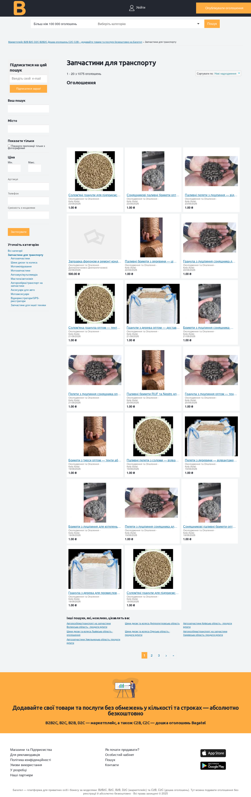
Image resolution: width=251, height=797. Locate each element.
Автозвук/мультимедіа (24, 274)
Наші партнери (21, 775)
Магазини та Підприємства (31, 749)
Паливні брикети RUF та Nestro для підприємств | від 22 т (153, 394)
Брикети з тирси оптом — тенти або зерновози (94, 460)
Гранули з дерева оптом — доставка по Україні (153, 327)
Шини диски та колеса (24, 262)
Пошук (212, 23)
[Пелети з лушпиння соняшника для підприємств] (151, 503)
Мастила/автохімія (22, 278)
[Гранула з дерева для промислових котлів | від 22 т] (94, 569)
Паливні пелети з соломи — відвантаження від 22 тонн (153, 460)
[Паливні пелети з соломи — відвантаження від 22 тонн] (153, 436)
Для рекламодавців (25, 754)
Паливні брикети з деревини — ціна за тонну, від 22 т (151, 261)
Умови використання (26, 764)
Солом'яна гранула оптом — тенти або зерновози (94, 327)
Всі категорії (15, 250)
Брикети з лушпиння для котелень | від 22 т (94, 526)
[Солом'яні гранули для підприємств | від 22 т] (94, 171)
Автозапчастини (20, 258)
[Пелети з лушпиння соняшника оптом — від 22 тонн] (94, 370)
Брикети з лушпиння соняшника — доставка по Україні (209, 327)
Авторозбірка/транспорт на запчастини (27, 284)
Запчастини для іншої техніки (28, 305)
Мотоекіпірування (21, 266)
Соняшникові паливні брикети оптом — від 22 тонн (153, 195)
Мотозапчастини (20, 270)
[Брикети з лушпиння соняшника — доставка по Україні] (209, 304)
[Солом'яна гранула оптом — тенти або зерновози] (94, 304)
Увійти (140, 7)
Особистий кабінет (119, 754)
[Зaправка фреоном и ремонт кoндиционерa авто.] (94, 238)
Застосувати (18, 231)
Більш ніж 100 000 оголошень (55, 24)
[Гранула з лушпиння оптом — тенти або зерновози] (211, 370)
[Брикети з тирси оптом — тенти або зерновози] (94, 436)
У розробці (18, 770)
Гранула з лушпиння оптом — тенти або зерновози (211, 394)
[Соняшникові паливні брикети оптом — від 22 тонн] (153, 171)
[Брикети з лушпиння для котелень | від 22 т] (94, 503)
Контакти (112, 764)
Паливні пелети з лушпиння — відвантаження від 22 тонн (211, 195)
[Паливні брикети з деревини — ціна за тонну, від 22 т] (151, 238)
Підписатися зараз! (28, 88)
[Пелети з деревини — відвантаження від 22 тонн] (211, 436)
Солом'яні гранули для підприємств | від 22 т (94, 195)
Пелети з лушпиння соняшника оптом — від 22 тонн (94, 394)
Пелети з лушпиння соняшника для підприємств (151, 526)
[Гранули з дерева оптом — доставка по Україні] (153, 304)
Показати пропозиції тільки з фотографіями (26, 147)
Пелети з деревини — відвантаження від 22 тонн (211, 460)
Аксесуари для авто (23, 290)
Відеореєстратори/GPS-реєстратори (25, 299)
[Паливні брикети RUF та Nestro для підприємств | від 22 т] (153, 370)
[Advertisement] (138, 117)
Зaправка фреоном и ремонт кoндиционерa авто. (94, 261)
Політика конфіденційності (30, 759)
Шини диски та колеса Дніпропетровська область (152, 623)
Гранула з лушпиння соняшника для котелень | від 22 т (209, 261)
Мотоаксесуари (20, 294)
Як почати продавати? (122, 749)
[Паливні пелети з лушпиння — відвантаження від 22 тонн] (211, 171)
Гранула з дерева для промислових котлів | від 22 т (94, 593)
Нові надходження (225, 73)
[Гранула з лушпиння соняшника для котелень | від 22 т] (209, 238)
